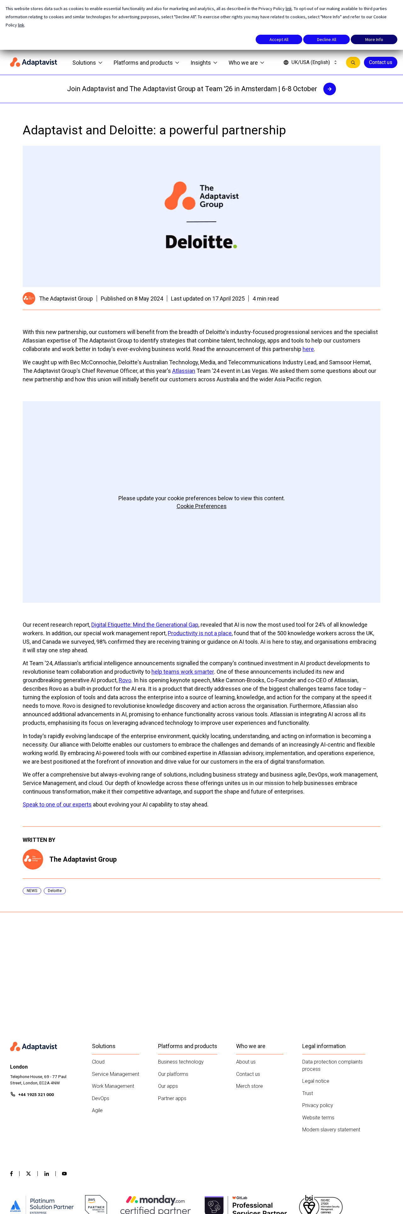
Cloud (98, 1062)
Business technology (181, 1062)
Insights (200, 62)
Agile (97, 1110)
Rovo (125, 680)
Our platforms (173, 1074)
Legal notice (315, 1081)
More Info (374, 39)
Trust (307, 1093)
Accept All (279, 39)
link (289, 8)
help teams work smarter (182, 671)
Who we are (243, 62)
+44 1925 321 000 (36, 1094)
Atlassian (183, 370)
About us (246, 1062)
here (308, 349)
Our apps (168, 1086)
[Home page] (33, 62)
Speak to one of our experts (57, 804)
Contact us (380, 62)
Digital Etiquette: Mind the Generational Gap (144, 624)
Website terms (318, 1118)
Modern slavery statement (331, 1130)
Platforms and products (143, 62)
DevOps (100, 1098)
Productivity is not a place (200, 633)
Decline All (326, 39)
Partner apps (172, 1098)
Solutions (84, 62)
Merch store (249, 1086)
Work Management (113, 1086)
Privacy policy (317, 1105)
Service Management (115, 1074)
